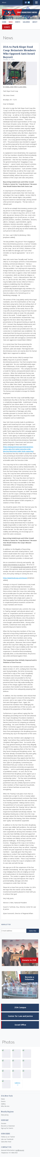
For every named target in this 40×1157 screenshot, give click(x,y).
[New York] (21, 12)
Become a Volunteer (29, 978)
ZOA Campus (20, 1007)
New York (8, 17)
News (11, 22)
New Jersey (5, 1115)
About (4, 2)
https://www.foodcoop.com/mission (15, 578)
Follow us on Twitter (8, 1137)
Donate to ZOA (29, 960)
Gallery (3, 1104)
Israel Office (20, 1025)
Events (17, 22)
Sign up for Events (7, 1128)
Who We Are (5, 1106)
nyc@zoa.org (19, 1150)
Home (4, 22)
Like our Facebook (7, 1139)
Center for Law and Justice (20, 1016)
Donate (7, 27)
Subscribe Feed (6, 1142)
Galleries (26, 22)
